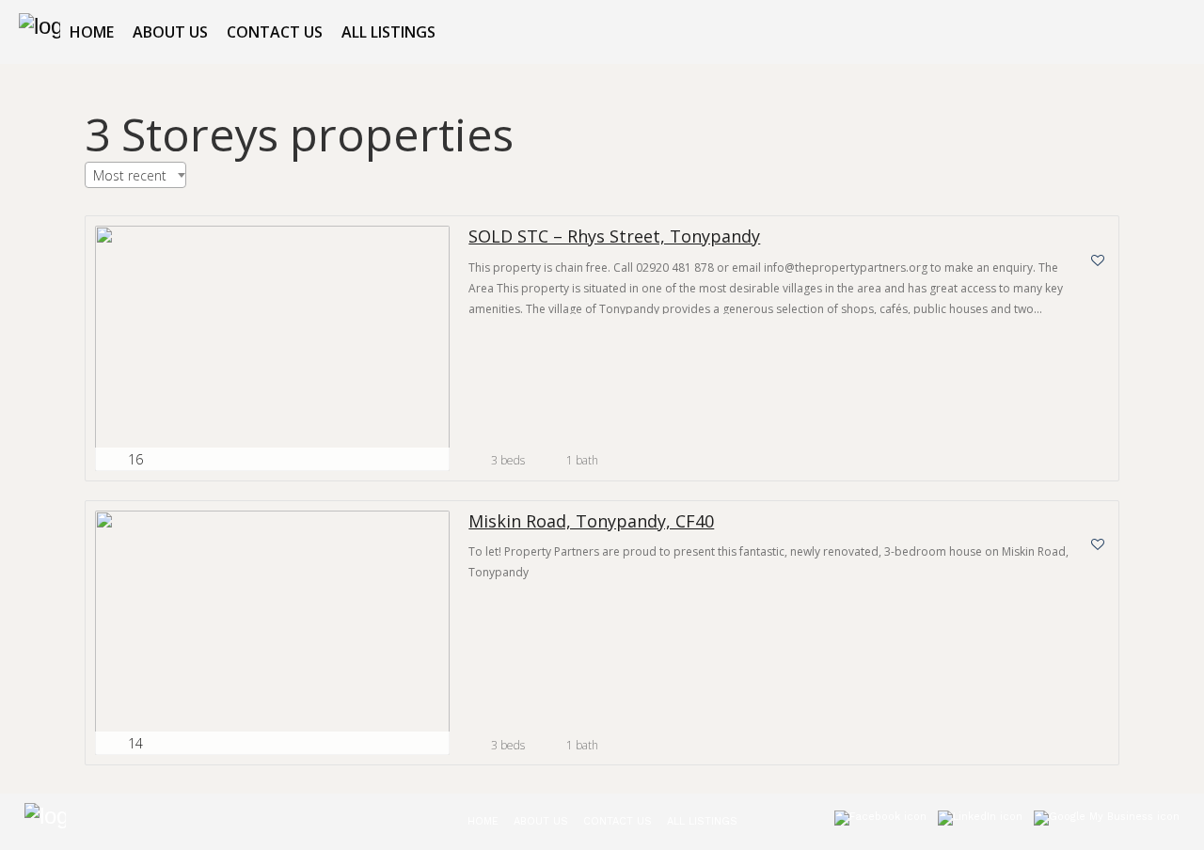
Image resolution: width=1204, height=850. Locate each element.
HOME (92, 32)
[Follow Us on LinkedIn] (980, 822)
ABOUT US (170, 32)
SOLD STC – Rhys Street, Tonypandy (614, 236)
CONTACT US (275, 32)
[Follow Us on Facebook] (880, 822)
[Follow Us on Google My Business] (1107, 822)
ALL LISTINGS (388, 32)
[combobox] (135, 175)
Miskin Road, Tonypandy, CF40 (591, 521)
